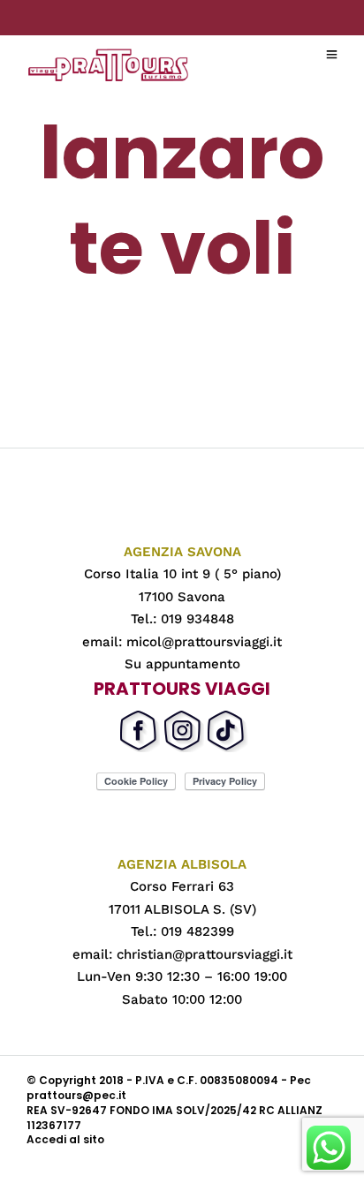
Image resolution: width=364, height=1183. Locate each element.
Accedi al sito (65, 1139)
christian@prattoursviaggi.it (204, 954)
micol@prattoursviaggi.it (204, 642)
